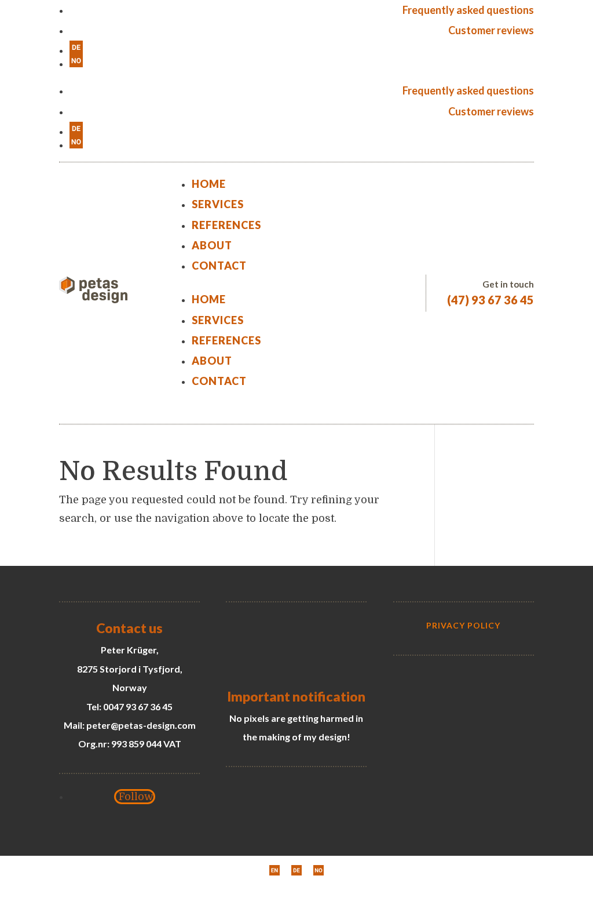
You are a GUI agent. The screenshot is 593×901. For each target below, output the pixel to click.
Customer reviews (491, 30)
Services (218, 204)
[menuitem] (301, 47)
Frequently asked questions (468, 9)
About (212, 245)
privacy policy (463, 625)
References (226, 225)
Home (209, 183)
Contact (219, 265)
